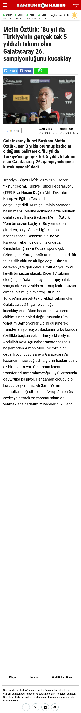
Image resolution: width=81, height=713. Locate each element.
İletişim (34, 677)
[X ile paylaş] (10, 71)
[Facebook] (26, 707)
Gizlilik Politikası (62, 677)
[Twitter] (36, 707)
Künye (12, 677)
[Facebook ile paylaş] (25, 71)
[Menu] (4, 5)
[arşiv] (52, 15)
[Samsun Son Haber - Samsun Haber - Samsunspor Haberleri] (41, 5)
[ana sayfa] (76, 5)
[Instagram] (45, 707)
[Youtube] (55, 707)
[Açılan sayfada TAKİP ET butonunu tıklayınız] (13, 130)
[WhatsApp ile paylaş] (40, 71)
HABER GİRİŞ (45, 129)
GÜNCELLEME (66, 129)
